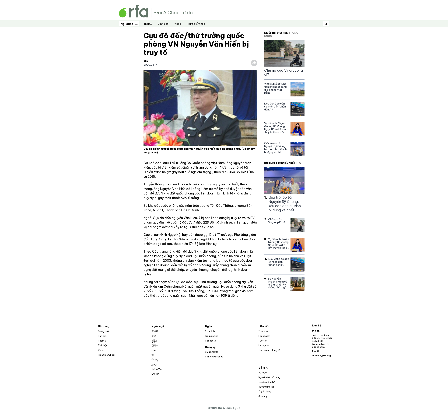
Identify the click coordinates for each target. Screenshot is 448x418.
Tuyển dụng (264, 391)
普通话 (155, 331)
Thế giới (102, 336)
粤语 (154, 336)
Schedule (210, 331)
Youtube (263, 331)
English (155, 373)
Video (177, 23)
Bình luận (163, 23)
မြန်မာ (155, 340)
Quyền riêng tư (266, 382)
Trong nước (104, 331)
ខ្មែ (153, 354)
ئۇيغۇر (155, 364)
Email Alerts (211, 351)
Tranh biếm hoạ (196, 23)
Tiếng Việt (157, 369)
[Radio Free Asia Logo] (155, 11)
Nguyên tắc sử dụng (269, 377)
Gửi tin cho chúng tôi (269, 350)
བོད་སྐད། (155, 359)
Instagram (263, 345)
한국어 (155, 345)
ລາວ (154, 350)
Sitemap (263, 396)
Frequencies (211, 336)
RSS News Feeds (214, 356)
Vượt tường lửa (266, 386)
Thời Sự (148, 23)
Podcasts (210, 340)
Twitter (262, 340)
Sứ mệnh (263, 372)
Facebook (264, 336)
